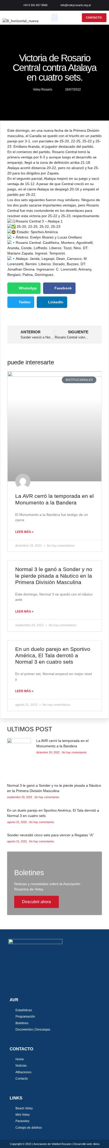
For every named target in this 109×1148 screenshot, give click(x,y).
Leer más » (24, 532)
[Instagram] (19, 983)
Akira (96, 1143)
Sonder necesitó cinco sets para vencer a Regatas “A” (50, 835)
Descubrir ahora (36, 902)
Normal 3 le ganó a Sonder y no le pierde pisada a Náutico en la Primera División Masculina (53, 575)
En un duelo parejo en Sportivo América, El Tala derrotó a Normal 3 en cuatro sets (52, 655)
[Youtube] (28, 983)
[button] (54, 18)
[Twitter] (36, 983)
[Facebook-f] (11, 983)
